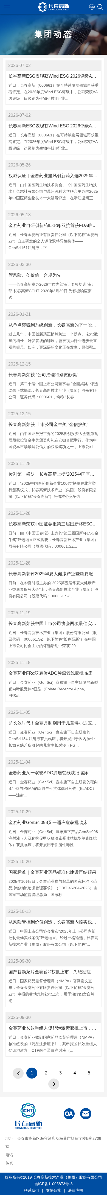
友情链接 (53, 1190)
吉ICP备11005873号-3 (53, 1184)
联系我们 (31, 1190)
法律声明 (75, 1190)
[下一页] (53, 1084)
